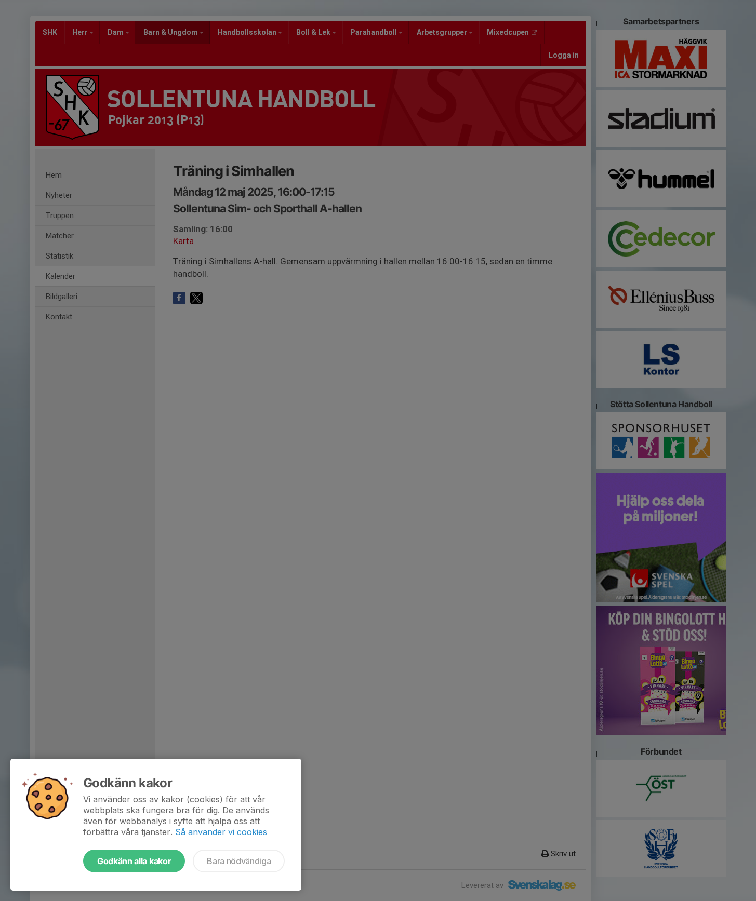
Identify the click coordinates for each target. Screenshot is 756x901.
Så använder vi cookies (221, 832)
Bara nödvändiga (239, 861)
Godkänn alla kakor (134, 861)
